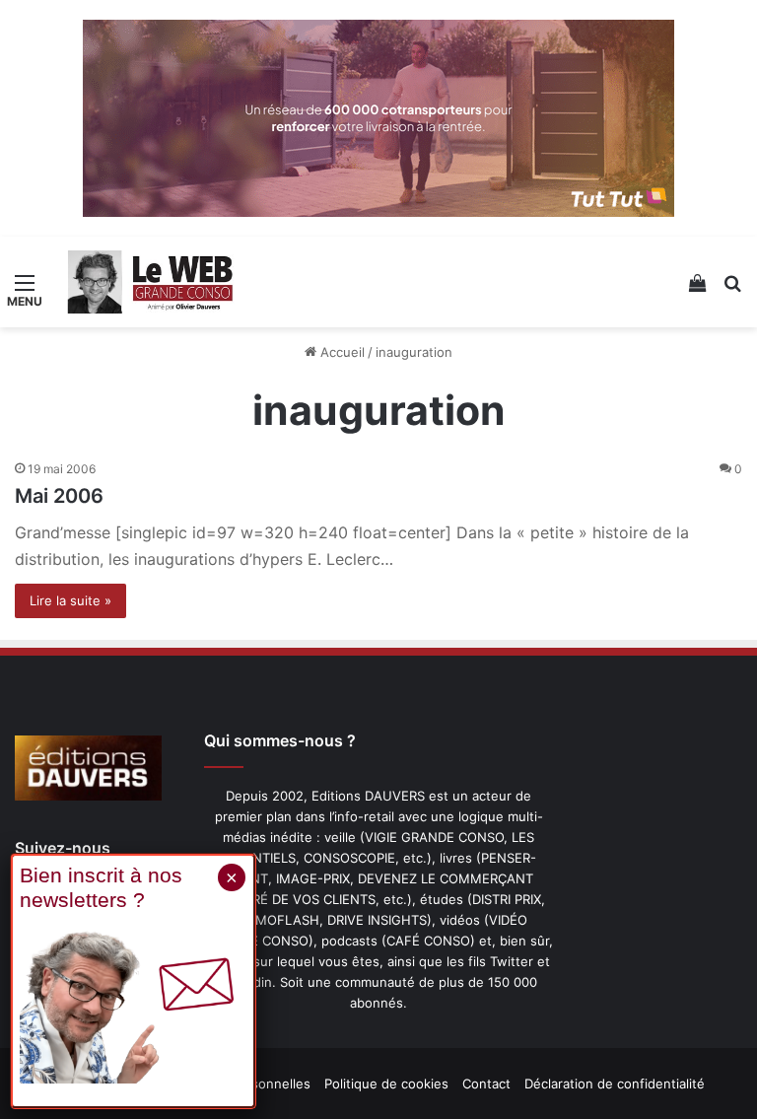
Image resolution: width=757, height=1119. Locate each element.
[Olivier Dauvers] (150, 282)
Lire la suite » (70, 600)
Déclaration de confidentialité (614, 1083)
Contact (486, 1083)
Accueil (340, 352)
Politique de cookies (386, 1083)
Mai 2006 (59, 496)
